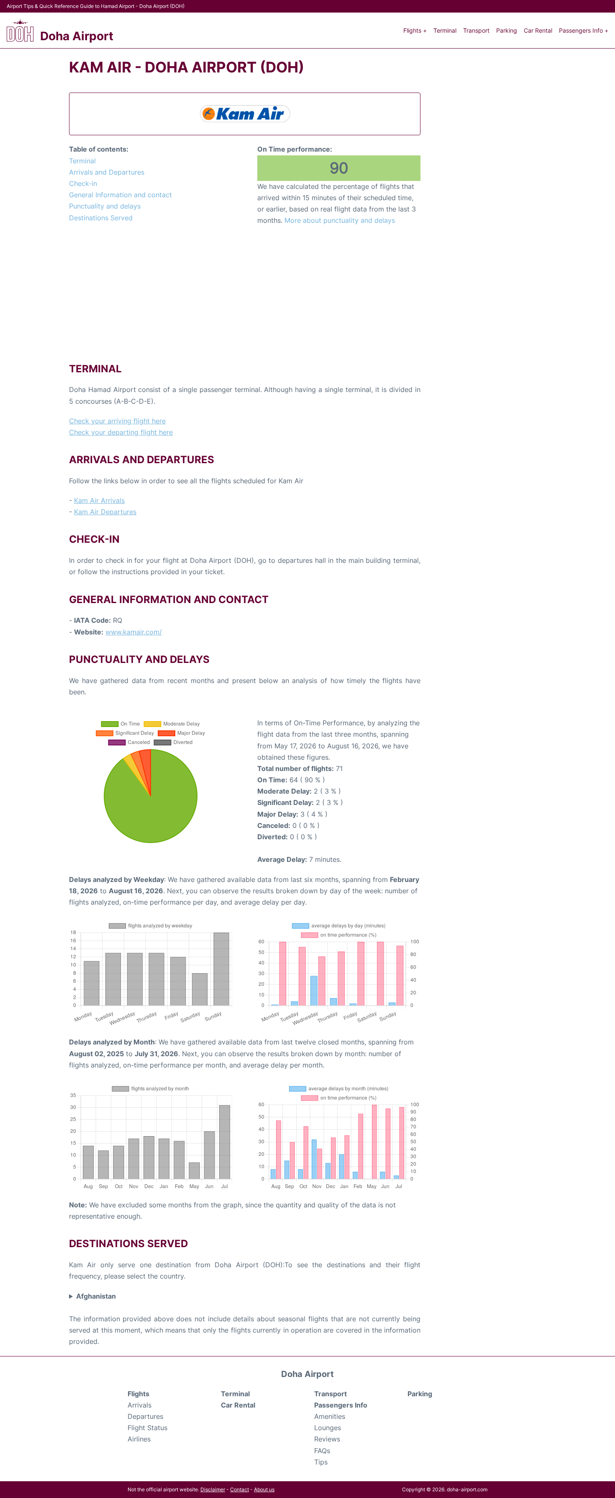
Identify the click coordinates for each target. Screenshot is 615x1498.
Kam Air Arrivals (99, 500)
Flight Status (147, 1427)
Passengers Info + (583, 30)
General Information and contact (120, 195)
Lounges (327, 1427)
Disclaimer (212, 1489)
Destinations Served (101, 218)
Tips (321, 1462)
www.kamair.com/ (133, 632)
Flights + (415, 30)
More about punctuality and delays (339, 220)
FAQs (322, 1450)
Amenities (329, 1416)
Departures (145, 1416)
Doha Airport (76, 36)
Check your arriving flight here (117, 421)
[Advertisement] (244, 293)
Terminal (444, 30)
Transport (476, 30)
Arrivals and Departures (106, 172)
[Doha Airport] (20, 30)
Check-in (83, 183)
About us (264, 1489)
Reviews (327, 1439)
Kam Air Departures (105, 512)
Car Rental (538, 30)
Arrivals (139, 1405)
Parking (506, 30)
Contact (239, 1489)
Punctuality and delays (105, 206)
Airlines (139, 1439)
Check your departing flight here (121, 432)
